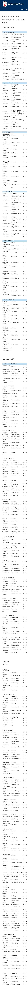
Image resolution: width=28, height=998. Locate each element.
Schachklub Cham (16, 4)
